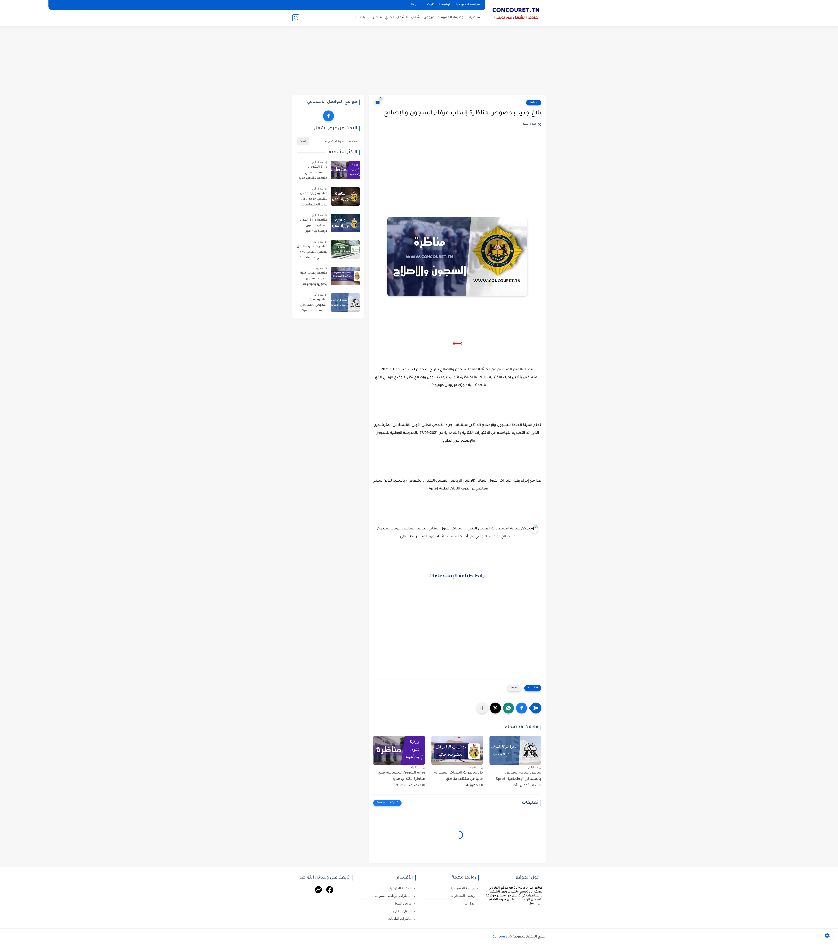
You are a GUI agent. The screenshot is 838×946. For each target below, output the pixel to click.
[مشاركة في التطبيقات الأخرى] (482, 708)
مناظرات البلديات (368, 17)
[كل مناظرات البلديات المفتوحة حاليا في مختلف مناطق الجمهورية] (457, 750)
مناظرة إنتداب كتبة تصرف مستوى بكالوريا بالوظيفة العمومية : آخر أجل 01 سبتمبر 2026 (312, 280)
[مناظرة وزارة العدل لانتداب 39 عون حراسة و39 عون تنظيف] (345, 223)
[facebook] (328, 115)
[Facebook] (329, 890)
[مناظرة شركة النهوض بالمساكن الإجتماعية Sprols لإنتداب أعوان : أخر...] (515, 750)
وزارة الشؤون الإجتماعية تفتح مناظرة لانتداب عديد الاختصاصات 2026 (401, 779)
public (533, 102)
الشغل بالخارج (396, 17)
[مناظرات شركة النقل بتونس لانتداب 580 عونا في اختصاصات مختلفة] (345, 249)
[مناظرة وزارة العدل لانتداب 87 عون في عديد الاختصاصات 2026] (345, 196)
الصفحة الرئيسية (401, 888)
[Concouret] (516, 12)
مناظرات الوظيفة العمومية (459, 17)
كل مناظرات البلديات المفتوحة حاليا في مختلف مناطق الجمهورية (458, 779)
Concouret (501, 937)
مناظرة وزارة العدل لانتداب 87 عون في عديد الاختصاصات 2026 (313, 200)
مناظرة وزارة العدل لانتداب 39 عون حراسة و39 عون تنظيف (313, 227)
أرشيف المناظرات (438, 4)
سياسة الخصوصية (468, 4)
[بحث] (295, 17)
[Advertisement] (419, 61)
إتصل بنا (416, 4)
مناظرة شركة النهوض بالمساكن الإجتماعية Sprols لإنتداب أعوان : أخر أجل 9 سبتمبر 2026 (313, 306)
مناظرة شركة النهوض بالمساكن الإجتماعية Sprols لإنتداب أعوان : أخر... (518, 779)
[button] (521, 708)
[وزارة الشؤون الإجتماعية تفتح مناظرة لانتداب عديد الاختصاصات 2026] (399, 750)
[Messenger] (318, 890)
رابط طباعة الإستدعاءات (457, 576)
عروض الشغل (422, 17)
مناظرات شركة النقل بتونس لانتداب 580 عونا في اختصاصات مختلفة (312, 253)
